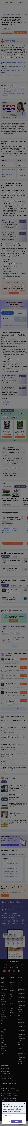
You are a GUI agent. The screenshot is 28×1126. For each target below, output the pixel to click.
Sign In (16, 1121)
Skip (8, 1121)
